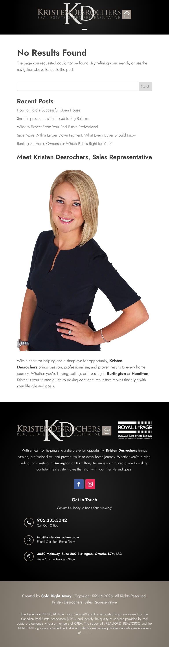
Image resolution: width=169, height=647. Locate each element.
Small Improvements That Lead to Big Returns (52, 118)
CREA (86, 632)
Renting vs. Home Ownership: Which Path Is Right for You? (64, 143)
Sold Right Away (56, 596)
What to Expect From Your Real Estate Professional (57, 127)
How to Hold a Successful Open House (48, 110)
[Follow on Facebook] (79, 484)
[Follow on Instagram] (90, 484)
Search (145, 86)
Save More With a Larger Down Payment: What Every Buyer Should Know (76, 135)
